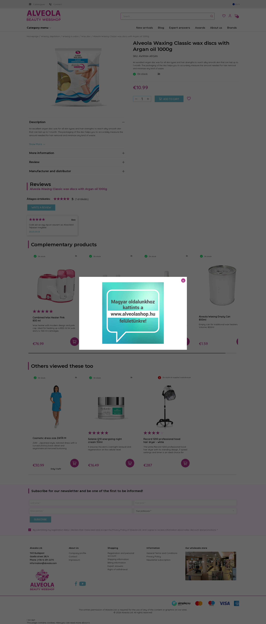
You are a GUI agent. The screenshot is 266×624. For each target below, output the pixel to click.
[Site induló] (133, 343)
